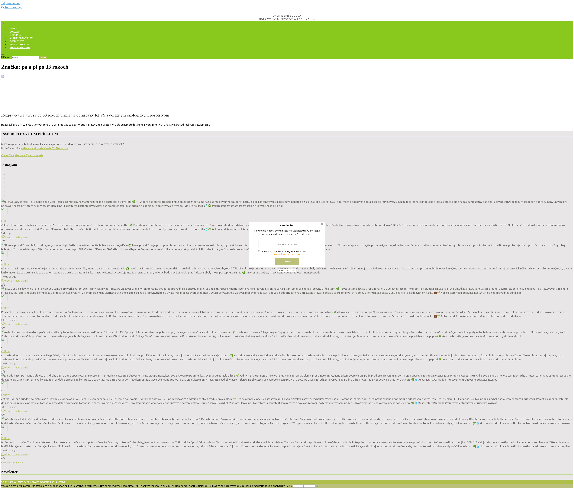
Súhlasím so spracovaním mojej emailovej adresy (283, 251)
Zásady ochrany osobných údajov (287, 254)
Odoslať (287, 261)
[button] (286, 225)
